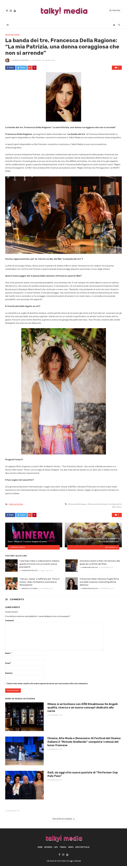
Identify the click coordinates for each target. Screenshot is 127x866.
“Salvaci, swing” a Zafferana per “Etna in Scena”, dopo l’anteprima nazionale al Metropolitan (39, 582)
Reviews (48, 847)
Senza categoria (12, 35)
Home (40, 847)
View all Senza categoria (62, 819)
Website (9, 673)
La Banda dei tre (116, 504)
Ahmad (78, 861)
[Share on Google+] (30, 68)
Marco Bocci (117, 507)
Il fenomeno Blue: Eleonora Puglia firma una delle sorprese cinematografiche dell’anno (99, 582)
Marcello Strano (29, 588)
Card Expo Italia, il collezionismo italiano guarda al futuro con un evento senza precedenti (39, 564)
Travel (63, 847)
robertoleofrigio (21, 60)
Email (8, 663)
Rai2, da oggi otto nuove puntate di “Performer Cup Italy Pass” (82, 774)
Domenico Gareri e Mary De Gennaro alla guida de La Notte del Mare (100, 562)
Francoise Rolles (30, 570)
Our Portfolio (82, 847)
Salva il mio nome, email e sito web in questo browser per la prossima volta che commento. (47, 684)
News (70, 847)
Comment (9, 621)
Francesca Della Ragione (78, 504)
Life (56, 847)
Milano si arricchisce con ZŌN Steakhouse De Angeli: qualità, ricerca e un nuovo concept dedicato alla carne (82, 708)
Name (8, 653)
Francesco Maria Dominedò (98, 504)
